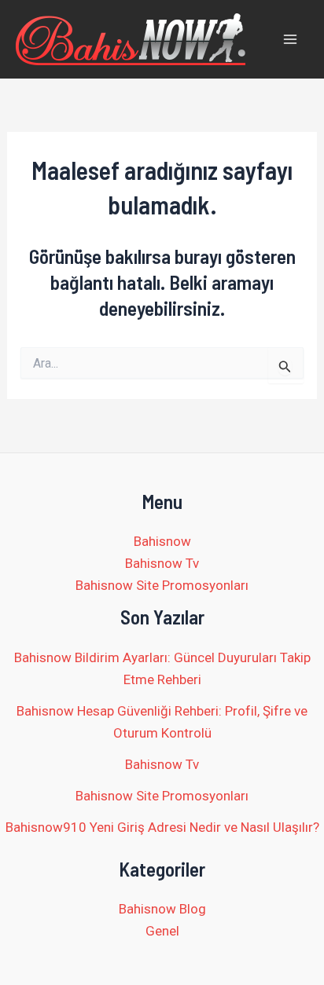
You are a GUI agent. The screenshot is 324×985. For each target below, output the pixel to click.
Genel (162, 931)
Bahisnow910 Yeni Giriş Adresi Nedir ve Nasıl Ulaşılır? (162, 827)
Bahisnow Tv (162, 563)
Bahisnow (162, 541)
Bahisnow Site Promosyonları (162, 585)
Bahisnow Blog (162, 909)
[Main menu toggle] (291, 39)
